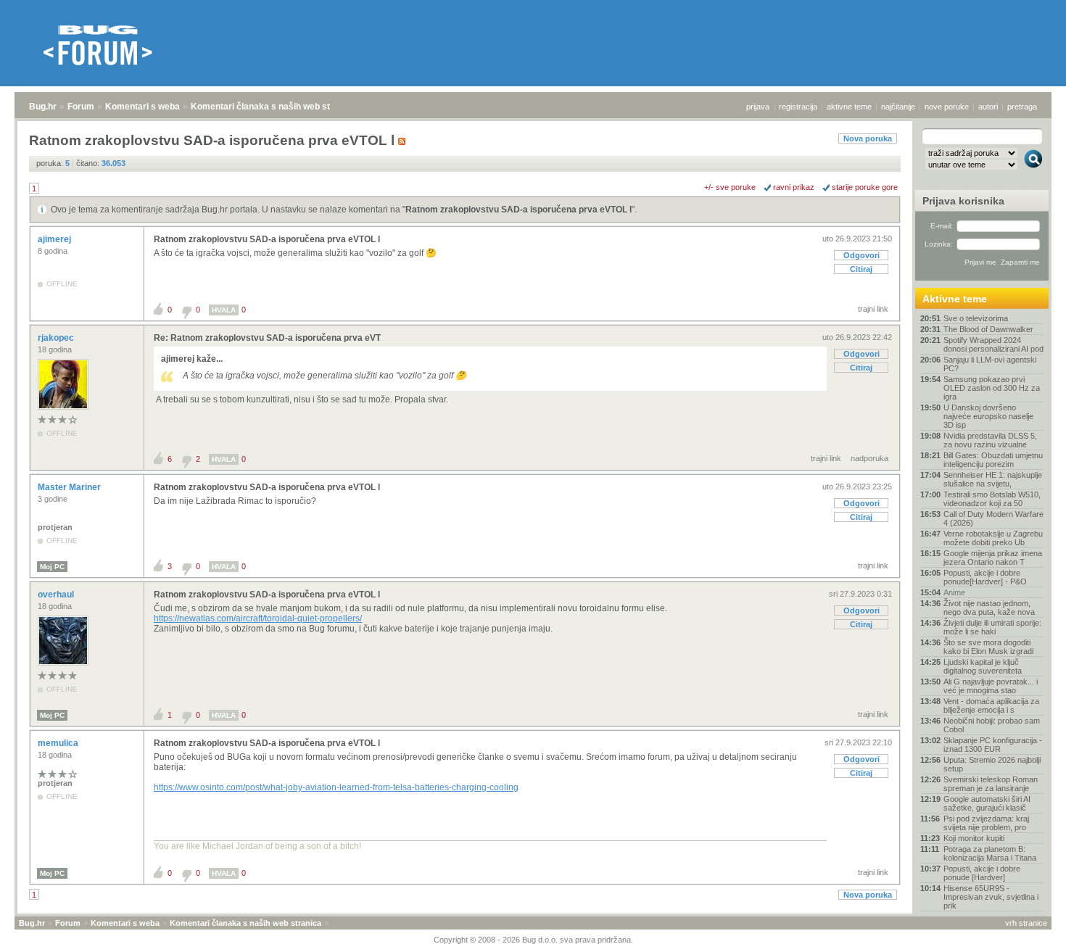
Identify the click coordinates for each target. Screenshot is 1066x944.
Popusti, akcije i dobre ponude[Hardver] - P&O (985, 577)
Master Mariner (70, 487)
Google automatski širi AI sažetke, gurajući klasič (986, 803)
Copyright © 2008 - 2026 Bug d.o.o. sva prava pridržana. (533, 939)
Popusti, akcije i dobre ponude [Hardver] (981, 873)
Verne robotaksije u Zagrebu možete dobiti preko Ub (993, 538)
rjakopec (57, 338)
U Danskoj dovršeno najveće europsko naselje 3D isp (988, 416)
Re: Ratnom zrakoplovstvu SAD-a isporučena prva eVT (267, 338)
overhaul (57, 594)
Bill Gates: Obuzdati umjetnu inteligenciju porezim (993, 459)
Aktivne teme (954, 299)
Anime (954, 592)
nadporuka (869, 458)
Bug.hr (43, 107)
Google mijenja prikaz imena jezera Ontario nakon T (992, 557)
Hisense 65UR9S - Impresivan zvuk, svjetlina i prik (990, 897)
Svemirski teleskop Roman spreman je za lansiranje (990, 783)
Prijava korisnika (963, 201)
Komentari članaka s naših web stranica (273, 107)
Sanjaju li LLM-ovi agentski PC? (989, 364)
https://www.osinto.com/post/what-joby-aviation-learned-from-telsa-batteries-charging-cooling (336, 787)
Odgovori (861, 255)
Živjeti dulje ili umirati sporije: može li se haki (992, 627)
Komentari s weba (142, 107)
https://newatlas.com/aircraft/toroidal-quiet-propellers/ (258, 618)
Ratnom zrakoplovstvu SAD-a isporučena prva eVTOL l (518, 209)
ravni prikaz (793, 187)
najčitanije (898, 106)
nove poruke (947, 106)
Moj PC (52, 567)
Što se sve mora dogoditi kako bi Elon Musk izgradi (988, 646)
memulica (59, 743)
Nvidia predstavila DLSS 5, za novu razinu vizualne (990, 440)
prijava (757, 106)
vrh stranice (1026, 923)
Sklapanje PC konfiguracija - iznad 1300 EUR (992, 744)
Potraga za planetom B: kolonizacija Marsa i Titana (989, 853)
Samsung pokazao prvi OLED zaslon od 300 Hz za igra (991, 388)
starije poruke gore (865, 187)
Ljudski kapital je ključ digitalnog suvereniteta (982, 666)
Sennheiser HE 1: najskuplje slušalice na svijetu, (992, 479)
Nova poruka (867, 138)
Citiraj (861, 269)
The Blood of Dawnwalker (988, 329)
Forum (80, 107)
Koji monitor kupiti (973, 838)
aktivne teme (849, 106)
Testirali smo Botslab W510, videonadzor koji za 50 (992, 499)
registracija (798, 106)
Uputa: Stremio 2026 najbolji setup (992, 764)
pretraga (1022, 106)
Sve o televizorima (975, 318)
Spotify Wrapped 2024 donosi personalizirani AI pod (993, 344)
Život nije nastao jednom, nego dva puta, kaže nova (989, 607)
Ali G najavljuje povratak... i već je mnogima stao (990, 686)
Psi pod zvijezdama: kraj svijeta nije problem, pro (986, 823)
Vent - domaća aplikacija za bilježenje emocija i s (991, 705)
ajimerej (55, 239)
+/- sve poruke (730, 187)
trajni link (873, 309)
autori (988, 106)
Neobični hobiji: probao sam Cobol (991, 725)
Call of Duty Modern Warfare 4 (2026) (993, 518)
